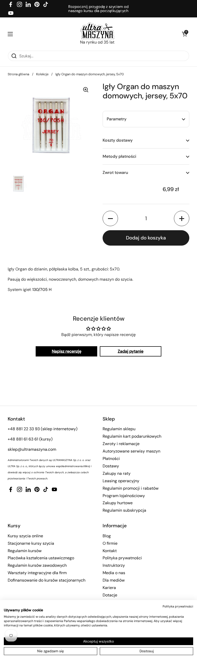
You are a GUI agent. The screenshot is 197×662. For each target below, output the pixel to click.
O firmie (110, 543)
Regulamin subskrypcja (124, 510)
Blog (107, 536)
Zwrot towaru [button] (115, 172)
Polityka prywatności (122, 558)
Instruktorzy (114, 565)
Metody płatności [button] (119, 156)
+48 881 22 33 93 (24, 429)
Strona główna (18, 74)
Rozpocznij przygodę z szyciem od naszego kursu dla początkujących (98, 9)
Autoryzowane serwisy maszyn (131, 451)
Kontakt (110, 550)
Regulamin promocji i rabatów (131, 488)
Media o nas (114, 572)
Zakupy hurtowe (118, 503)
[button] (184, 34)
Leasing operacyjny (121, 481)
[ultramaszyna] (97, 31)
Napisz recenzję (66, 351)
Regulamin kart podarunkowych (132, 436)
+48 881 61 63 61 (23, 439)
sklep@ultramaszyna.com (32, 449)
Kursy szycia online (25, 536)
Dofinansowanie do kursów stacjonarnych (46, 580)
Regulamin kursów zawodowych (37, 565)
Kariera (109, 587)
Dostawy (111, 466)
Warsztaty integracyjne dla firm (37, 572)
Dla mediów (114, 580)
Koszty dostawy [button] (118, 140)
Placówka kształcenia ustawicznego (41, 558)
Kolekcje (42, 74)
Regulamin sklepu (119, 429)
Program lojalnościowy (124, 495)
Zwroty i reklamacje (121, 443)
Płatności (111, 458)
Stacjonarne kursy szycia (31, 543)
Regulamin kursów (25, 550)
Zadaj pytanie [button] (130, 351)
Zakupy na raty (117, 473)
